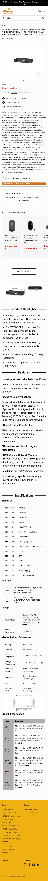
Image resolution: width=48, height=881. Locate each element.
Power (5, 607)
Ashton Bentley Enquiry (10, 826)
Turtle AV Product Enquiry (11, 839)
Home (4, 25)
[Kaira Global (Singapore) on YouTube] (33, 864)
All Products (19, 213)
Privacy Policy (7, 846)
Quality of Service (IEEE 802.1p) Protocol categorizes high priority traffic (21, 346)
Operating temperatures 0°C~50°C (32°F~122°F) (22, 364)
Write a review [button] (24, 200)
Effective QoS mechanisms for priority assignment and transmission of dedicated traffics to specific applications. (22, 435)
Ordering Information (13, 714)
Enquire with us (9, 88)
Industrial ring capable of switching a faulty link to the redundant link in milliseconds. (21, 480)
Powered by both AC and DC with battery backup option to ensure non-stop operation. (23, 388)
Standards (7, 500)
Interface (6, 580)
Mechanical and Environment (17, 637)
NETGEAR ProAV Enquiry (11, 816)
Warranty (5, 852)
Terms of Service (8, 849)
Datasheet (24, 271)
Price (4, 84)
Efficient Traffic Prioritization (17, 425)
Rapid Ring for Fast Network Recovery (22, 471)
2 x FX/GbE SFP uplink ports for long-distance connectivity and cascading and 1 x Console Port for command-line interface (21, 332)
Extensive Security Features (16, 397)
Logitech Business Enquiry (11, 813)
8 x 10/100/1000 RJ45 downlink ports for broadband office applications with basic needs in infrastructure (24, 319)
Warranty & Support (31, 813)
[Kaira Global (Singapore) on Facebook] (29, 864)
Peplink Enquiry (7, 822)
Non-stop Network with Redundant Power (24, 379)
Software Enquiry (8, 819)
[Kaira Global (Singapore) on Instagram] (25, 864)
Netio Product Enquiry (10, 832)
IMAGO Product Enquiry (10, 829)
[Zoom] (38, 74)
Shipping (14, 93)
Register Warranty (30, 809)
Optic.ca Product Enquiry (11, 835)
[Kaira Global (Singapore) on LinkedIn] (38, 864)
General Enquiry (7, 809)
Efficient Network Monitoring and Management (19, 448)
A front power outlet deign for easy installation (23, 356)
